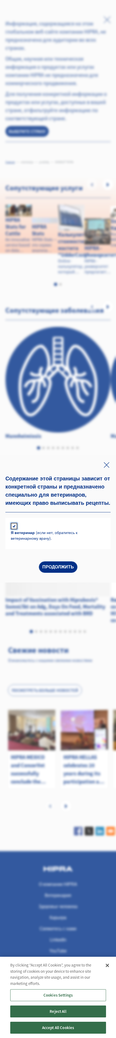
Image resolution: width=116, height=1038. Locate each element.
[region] (58, 997)
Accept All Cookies (58, 1027)
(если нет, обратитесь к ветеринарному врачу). (44, 535)
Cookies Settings (58, 995)
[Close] (107, 965)
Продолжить (58, 567)
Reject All (58, 1011)
